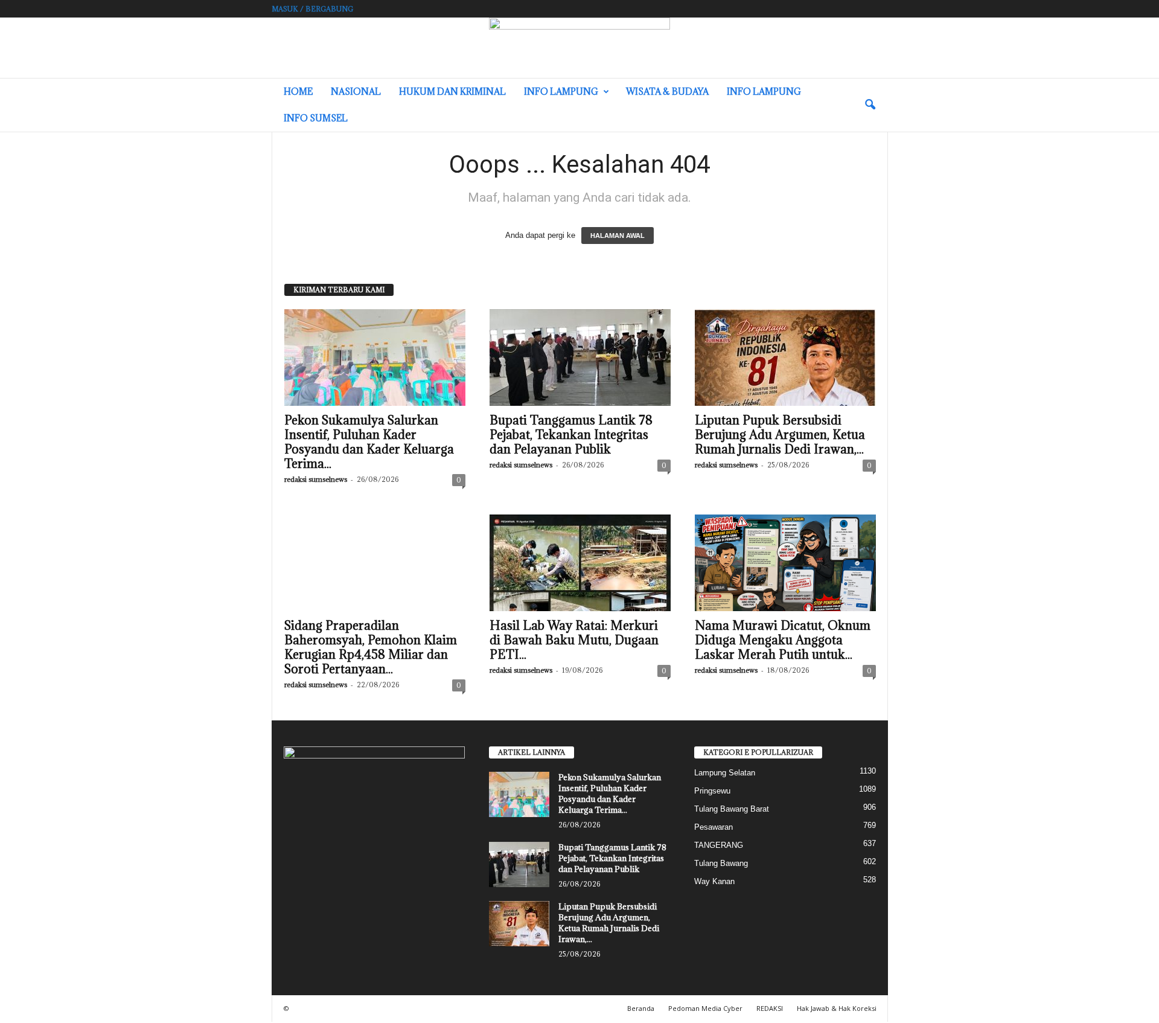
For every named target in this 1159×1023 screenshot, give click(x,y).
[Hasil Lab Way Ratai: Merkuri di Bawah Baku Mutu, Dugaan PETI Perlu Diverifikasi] (580, 563)
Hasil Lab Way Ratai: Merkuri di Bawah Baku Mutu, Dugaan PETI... (574, 640)
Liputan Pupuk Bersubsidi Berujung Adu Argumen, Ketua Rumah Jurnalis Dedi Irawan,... (780, 434)
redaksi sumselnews (315, 479)
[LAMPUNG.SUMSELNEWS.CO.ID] (579, 48)
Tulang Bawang (721, 863)
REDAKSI (769, 1008)
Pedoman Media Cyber (705, 1008)
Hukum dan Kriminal (452, 91)
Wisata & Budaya (667, 91)
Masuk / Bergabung (312, 8)
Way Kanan (714, 881)
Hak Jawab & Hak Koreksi (836, 1008)
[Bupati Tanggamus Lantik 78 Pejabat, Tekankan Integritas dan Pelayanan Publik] (580, 357)
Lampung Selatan (724, 772)
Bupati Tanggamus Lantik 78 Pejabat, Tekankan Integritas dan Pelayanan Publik (571, 434)
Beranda (640, 1008)
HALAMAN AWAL (617, 235)
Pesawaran (713, 827)
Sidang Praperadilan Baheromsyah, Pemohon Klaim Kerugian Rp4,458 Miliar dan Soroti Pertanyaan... (370, 647)
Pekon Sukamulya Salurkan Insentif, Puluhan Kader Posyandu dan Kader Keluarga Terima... (369, 442)
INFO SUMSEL (316, 118)
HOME (298, 91)
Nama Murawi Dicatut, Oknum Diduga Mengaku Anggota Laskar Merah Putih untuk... (782, 640)
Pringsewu (712, 790)
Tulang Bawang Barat (731, 808)
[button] (870, 105)
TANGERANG (718, 845)
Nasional (356, 91)
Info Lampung (561, 91)
